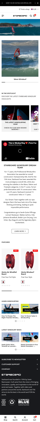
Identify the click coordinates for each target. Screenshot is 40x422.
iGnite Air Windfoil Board (9, 273)
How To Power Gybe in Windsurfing (29, 316)
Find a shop (25, 9)
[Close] (37, 3)
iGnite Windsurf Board (27, 273)
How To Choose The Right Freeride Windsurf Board (10, 317)
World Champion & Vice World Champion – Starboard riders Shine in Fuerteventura (29, 347)
